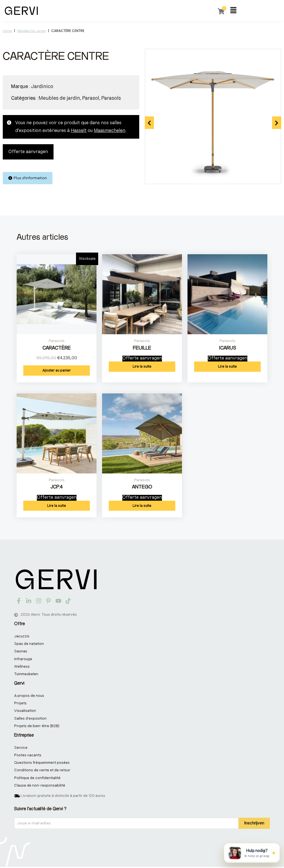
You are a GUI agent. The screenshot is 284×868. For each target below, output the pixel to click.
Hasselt (79, 130)
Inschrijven (254, 823)
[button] (233, 11)
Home (7, 31)
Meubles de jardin (31, 31)
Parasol (90, 98)
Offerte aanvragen (28, 151)
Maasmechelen (109, 130)
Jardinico (42, 86)
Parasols (111, 98)
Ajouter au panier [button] (56, 370)
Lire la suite (142, 366)
